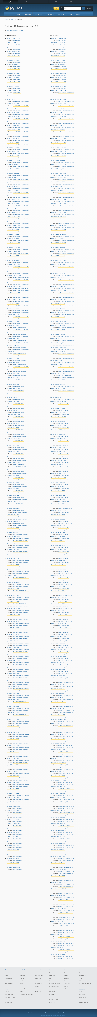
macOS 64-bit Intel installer (19, 327)
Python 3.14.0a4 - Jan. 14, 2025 (58, 142)
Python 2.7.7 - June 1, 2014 (13, 647)
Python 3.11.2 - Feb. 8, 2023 (13, 229)
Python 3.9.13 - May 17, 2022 (13, 264)
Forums (51, 981)
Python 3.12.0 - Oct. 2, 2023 (13, 199)
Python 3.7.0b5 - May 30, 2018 (58, 643)
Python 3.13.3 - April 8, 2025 (13, 125)
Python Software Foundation (46, 1014)
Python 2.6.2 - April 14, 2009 (13, 828)
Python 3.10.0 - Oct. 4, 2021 (13, 321)
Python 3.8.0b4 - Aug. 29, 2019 (58, 536)
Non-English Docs (38, 983)
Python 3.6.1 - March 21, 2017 (13, 554)
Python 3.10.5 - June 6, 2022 (13, 260)
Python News (82, 972)
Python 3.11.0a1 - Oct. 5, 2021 (58, 334)
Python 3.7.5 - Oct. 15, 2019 (13, 445)
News (71, 14)
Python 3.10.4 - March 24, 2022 (14, 271)
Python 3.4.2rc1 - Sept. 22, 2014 (58, 915)
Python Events (8, 992)
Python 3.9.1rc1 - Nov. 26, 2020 (58, 401)
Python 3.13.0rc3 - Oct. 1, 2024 (58, 160)
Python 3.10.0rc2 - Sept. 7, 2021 (58, 338)
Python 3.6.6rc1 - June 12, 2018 (58, 630)
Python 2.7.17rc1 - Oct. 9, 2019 (58, 519)
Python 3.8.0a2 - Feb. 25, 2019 (58, 575)
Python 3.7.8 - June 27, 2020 (13, 406)
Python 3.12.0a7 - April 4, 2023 (58, 247)
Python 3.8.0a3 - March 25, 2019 (58, 564)
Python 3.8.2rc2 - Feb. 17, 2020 (58, 486)
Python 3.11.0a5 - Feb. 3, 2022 (58, 316)
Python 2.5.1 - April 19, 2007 (13, 858)
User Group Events (9, 994)
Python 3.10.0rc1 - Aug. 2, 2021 (58, 343)
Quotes (6, 975)
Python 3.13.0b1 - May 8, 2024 (58, 186)
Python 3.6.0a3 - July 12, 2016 (58, 771)
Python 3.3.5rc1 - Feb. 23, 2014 (58, 947)
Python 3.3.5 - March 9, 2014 (13, 667)
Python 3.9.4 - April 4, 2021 (13, 351)
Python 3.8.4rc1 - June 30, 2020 (58, 438)
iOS (20, 986)
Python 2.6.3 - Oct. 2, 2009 (13, 815)
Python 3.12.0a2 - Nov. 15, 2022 (58, 269)
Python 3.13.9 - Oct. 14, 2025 (13, 95)
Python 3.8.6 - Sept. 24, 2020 (13, 388)
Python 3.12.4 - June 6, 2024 (13, 169)
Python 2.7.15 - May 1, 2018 (13, 514)
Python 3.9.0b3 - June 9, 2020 (58, 447)
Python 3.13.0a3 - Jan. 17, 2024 (58, 203)
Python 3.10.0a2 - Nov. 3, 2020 (58, 408)
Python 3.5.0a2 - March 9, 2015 (58, 889)
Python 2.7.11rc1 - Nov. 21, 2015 (58, 810)
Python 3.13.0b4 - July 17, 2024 (58, 173)
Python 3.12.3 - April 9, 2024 (13, 173)
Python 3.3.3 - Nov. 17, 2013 (13, 680)
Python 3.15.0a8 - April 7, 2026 (58, 64)
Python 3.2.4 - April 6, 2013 (13, 725)
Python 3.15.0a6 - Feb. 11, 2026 (58, 73)
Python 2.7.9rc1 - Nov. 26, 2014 (58, 908)
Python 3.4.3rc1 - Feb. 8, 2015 (58, 902)
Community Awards (53, 999)
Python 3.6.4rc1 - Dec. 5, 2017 (58, 684)
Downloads (27, 14)
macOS (21, 981)
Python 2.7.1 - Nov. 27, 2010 (13, 782)
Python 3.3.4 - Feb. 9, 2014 (13, 673)
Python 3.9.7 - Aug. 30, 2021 (13, 325)
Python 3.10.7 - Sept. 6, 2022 (13, 251)
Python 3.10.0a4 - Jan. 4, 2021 (58, 388)
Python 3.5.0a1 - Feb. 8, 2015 (58, 895)
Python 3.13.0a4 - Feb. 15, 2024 (58, 199)
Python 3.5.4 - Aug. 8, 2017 (13, 543)
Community (86, 2)
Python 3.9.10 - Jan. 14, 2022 (13, 293)
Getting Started (8, 978)
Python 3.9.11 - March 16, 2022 (14, 286)
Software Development (69, 989)
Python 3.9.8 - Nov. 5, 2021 (13, 314)
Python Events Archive (10, 997)
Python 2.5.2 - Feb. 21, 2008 (13, 854)
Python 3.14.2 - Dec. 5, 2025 (13, 77)
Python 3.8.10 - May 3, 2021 (13, 345)
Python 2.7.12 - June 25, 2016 (13, 582)
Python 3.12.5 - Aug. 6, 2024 (13, 164)
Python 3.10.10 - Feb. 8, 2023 (13, 225)
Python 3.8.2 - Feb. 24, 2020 (13, 423)
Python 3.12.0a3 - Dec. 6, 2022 (58, 264)
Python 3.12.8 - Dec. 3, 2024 (13, 142)
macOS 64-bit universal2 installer (21, 97)
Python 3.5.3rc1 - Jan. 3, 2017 (58, 728)
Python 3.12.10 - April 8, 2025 (13, 129)
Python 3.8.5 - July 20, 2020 (13, 397)
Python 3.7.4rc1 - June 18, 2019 (58, 549)
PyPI (56, 2)
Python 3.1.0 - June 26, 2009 (13, 823)
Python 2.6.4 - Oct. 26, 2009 (13, 810)
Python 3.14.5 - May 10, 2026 (13, 55)
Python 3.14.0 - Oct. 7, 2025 (13, 99)
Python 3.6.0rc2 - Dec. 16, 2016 (58, 734)
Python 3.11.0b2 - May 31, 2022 (58, 299)
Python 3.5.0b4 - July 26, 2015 (58, 843)
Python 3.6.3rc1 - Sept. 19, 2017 (58, 697)
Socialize (89, 8)
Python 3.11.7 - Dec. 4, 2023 (13, 195)
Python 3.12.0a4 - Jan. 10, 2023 (58, 260)
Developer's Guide (83, 992)
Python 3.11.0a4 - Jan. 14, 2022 (58, 321)
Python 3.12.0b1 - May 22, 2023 (58, 242)
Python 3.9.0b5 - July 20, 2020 (58, 430)
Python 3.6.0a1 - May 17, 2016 (58, 793)
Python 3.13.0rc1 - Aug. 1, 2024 (58, 169)
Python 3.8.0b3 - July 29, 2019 (58, 540)
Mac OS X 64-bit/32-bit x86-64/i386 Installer (23, 691)
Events (78, 14)
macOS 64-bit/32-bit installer (20, 436)
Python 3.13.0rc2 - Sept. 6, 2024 (58, 164)
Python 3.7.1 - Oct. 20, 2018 (13, 488)
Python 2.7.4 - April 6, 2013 (13, 719)
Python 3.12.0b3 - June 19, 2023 (58, 234)
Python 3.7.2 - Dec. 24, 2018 (13, 475)
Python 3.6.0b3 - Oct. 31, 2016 (58, 754)
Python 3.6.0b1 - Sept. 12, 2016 (58, 762)
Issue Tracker (82, 994)
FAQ (35, 981)
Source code (22, 975)
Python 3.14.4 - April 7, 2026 (13, 64)
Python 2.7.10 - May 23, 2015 (13, 614)
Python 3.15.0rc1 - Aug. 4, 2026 (58, 38)
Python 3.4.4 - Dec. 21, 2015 (13, 588)
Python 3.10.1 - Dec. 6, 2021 (13, 303)
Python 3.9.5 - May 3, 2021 (13, 338)
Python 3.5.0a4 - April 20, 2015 (58, 875)
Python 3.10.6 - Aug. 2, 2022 (13, 256)
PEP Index (36, 986)
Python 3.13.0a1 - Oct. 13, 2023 (58, 212)
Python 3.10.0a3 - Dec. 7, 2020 (58, 397)
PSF (26, 2)
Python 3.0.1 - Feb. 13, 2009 (13, 832)
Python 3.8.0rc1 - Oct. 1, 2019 (58, 532)
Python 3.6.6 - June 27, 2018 (13, 508)
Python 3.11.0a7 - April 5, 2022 (58, 308)
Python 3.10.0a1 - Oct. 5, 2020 (58, 412)
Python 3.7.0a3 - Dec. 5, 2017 (58, 680)
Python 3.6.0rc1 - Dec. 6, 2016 (58, 738)
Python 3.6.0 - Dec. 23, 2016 (13, 564)
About (19, 14)
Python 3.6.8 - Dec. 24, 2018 (13, 482)
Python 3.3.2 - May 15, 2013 (13, 693)
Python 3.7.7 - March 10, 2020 (13, 419)
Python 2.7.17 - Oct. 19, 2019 (13, 438)
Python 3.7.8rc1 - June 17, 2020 (58, 443)
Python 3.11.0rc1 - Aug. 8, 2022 (58, 282)
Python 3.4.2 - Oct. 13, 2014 (13, 634)
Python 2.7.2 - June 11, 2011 (13, 765)
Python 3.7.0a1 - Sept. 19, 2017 (58, 693)
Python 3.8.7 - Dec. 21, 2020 (13, 373)
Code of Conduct (53, 997)
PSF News (81, 978)
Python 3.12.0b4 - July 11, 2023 (58, 229)
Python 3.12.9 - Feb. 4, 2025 (13, 138)
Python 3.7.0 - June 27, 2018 (13, 501)
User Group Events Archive (11, 1000)
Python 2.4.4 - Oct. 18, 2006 (13, 862)
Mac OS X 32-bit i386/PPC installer (21, 538)
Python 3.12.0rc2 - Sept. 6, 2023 (58, 221)
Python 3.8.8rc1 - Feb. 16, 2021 (58, 380)
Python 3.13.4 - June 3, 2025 (13, 121)
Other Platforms (23, 989)
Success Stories (61, 14)
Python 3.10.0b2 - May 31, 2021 (58, 356)
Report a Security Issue (84, 1002)
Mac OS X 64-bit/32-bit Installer (20, 678)
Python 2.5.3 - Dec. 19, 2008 (13, 841)
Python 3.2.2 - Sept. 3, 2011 (13, 752)
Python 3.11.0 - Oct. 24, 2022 (13, 242)
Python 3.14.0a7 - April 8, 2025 (58, 129)
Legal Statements (56, 1014)
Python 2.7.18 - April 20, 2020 (13, 414)
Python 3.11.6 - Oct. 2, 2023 (13, 203)
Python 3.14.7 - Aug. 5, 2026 (13, 42)
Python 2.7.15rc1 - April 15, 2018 (58, 649)
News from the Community (85, 983)
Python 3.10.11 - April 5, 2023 (13, 216)
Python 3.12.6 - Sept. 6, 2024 (13, 160)
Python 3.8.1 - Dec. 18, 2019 (13, 427)
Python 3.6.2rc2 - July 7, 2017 (58, 715)
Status (67, 1012)
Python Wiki (52, 994)
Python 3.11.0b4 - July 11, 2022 (58, 290)
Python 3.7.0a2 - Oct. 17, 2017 (58, 688)
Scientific (66, 986)
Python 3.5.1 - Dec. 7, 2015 (13, 595)
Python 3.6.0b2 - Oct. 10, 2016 (58, 758)
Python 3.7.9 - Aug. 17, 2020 (13, 393)
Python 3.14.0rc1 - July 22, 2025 (58, 108)
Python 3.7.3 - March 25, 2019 (13, 462)
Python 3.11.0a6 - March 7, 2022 (58, 312)
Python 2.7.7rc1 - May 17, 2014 (58, 921)
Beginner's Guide (38, 978)
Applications (7, 972)
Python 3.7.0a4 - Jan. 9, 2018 (58, 675)
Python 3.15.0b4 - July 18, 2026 (58, 42)
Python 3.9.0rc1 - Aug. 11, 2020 (58, 425)
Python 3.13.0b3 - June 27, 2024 (58, 177)
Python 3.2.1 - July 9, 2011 (13, 758)
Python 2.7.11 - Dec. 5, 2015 (13, 601)
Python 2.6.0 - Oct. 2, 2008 (13, 849)
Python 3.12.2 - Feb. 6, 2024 (13, 186)
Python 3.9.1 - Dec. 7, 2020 (13, 377)
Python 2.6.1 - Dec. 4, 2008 (13, 845)
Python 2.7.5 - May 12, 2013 (13, 706)
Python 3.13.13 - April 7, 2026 (13, 60)
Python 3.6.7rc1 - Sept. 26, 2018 (58, 623)
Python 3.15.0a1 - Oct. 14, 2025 (58, 95)
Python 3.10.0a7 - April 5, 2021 (58, 364)
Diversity (51, 972)
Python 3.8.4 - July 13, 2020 (13, 401)
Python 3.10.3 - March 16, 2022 (14, 282)
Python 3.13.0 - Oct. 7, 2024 (13, 151)
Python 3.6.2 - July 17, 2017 (13, 549)
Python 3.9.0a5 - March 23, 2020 (58, 473)
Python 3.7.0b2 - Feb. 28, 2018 (58, 662)
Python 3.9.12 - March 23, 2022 (14, 275)
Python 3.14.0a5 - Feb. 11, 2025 (58, 138)
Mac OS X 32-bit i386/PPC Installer (21, 675)
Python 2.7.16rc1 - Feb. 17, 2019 (58, 580)
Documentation (38, 14)
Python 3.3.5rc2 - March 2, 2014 (58, 941)
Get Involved (52, 1002)
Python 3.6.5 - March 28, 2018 (13, 521)
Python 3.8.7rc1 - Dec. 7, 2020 (58, 393)
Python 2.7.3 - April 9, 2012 (13, 745)
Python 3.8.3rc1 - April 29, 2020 (58, 460)
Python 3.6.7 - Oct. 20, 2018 (13, 495)
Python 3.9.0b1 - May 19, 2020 (58, 456)
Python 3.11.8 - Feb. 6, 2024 (13, 182)
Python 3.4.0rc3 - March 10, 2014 (58, 934)
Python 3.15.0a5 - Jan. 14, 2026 (58, 77)
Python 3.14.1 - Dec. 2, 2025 (13, 86)
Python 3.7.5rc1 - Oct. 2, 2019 (58, 525)
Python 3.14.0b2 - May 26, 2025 (58, 121)
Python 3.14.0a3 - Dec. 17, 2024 (58, 147)
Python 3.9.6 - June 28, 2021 (13, 332)
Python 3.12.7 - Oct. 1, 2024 (13, 156)
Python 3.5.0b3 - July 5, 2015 (58, 849)
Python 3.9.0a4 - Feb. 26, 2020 (58, 482)
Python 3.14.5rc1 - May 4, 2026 (58, 60)
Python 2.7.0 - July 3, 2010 (13, 797)
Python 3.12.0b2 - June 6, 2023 (58, 238)
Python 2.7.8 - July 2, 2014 (13, 641)
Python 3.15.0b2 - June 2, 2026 (58, 51)
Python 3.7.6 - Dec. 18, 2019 (13, 432)
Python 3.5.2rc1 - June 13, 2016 (58, 786)
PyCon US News (82, 981)
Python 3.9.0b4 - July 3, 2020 (58, 434)
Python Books (37, 989)
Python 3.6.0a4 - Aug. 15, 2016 (58, 767)
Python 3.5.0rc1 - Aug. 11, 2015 (58, 836)
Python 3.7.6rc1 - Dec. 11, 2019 (58, 504)
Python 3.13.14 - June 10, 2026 (14, 47)
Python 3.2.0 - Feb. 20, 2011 (13, 775)
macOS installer (17, 40)
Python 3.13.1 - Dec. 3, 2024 (13, 147)
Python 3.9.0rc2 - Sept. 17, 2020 (58, 417)
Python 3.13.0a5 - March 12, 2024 (59, 195)
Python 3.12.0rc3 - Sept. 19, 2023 (58, 216)
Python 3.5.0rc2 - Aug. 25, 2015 (58, 830)
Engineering (66, 981)
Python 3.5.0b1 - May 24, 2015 (58, 862)
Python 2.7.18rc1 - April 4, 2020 (58, 469)
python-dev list (82, 997)
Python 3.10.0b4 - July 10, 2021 (58, 347)
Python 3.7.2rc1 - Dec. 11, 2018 (58, 591)
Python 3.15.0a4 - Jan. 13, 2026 (58, 82)
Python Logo (52, 991)
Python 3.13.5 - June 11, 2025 (13, 116)
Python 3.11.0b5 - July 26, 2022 (58, 286)
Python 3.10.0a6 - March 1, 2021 (58, 369)
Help (6, 981)
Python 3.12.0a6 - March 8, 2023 (58, 251)
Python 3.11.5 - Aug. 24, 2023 (13, 208)
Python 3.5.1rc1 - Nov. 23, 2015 (58, 804)
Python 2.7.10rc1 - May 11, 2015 (58, 869)
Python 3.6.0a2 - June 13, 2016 (58, 775)
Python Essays (37, 991)
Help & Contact (33, 1012)
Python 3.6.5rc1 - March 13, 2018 (58, 656)
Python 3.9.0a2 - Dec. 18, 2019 (58, 499)
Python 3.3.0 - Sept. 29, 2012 (13, 732)
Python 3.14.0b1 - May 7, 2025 (58, 125)
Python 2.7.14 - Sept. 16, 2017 (13, 536)
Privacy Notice (62, 1014)
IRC (50, 978)
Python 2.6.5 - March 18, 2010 (13, 806)
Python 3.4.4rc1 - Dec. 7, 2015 (58, 797)
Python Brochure (9, 983)
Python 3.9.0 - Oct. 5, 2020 (13, 384)
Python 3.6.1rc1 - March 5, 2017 (58, 723)
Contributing (82, 989)
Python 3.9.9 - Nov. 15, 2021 (13, 308)
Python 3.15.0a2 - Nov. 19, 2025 (58, 90)
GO (83, 8)
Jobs (71, 2)
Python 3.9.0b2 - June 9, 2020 (58, 451)
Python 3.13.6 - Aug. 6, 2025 (13, 112)
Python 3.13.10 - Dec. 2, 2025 (13, 90)
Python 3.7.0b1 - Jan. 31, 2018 (58, 669)
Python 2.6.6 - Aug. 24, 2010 (13, 793)
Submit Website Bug (58, 1012)
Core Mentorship (83, 1000)
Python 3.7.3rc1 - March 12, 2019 (58, 569)
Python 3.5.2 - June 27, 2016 (13, 575)
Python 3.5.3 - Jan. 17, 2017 (13, 558)
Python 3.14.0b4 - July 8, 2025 (58, 112)
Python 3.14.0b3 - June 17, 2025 (58, 116)
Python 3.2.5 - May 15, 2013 (13, 699)
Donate (56, 8)
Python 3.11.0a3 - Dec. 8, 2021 (58, 325)
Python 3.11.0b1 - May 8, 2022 (58, 303)
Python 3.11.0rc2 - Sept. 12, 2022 (58, 277)
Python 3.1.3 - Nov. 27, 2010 (13, 789)
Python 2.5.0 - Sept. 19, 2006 (13, 867)
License (21, 991)
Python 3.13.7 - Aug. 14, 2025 (13, 108)
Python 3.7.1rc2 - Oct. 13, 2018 (58, 604)
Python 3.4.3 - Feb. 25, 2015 (13, 621)
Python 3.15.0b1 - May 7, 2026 (58, 55)
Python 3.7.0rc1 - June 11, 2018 (58, 636)
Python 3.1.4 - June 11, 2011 (13, 771)
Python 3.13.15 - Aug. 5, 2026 (13, 38)
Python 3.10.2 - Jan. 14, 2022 (13, 299)
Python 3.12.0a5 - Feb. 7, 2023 (58, 256)
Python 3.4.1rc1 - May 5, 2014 (58, 928)
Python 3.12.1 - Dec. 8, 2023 (13, 190)
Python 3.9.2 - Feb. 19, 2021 (13, 362)
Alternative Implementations (26, 994)
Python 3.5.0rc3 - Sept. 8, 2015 (58, 823)
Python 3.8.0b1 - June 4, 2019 (58, 556)
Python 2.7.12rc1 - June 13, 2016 (58, 780)
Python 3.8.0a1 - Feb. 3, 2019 (58, 586)
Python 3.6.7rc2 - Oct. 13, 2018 (58, 610)
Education (66, 978)
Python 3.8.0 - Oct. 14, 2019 (13, 451)
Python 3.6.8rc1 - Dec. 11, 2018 (58, 597)
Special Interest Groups (54, 989)
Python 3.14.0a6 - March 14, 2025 (59, 134)
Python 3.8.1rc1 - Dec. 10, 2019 (58, 510)
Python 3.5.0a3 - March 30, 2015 (58, 882)
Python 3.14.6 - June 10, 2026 (13, 51)
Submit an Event (8, 1002)
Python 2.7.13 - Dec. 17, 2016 (13, 569)
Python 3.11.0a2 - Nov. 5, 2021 (58, 330)
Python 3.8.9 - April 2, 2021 (13, 358)
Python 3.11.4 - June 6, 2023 (13, 212)
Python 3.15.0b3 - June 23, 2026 (58, 47)
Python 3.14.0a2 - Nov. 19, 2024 (58, 151)
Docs (41, 2)
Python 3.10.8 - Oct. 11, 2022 (13, 247)
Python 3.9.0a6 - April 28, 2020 (58, 464)
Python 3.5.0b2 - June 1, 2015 (58, 856)
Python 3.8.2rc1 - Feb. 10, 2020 (58, 491)
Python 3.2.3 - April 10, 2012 (13, 738)
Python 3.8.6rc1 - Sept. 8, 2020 (58, 421)
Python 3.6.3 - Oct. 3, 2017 (13, 532)
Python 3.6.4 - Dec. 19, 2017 (13, 527)
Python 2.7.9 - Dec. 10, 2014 (13, 628)
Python (10, 2)
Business (66, 975)
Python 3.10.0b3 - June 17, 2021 (58, 351)
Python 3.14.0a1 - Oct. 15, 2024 (58, 156)
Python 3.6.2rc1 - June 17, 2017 (58, 719)
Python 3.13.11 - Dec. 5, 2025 (13, 82)
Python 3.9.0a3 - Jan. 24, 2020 (58, 495)
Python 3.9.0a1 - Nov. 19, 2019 (58, 514)
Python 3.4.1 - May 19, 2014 (13, 654)
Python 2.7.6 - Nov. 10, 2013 (13, 686)
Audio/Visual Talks (38, 975)
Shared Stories (52, 1005)
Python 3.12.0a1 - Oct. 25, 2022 (58, 273)
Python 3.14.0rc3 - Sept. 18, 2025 (58, 99)
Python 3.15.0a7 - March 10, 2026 (59, 68)
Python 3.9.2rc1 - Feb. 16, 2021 (58, 373)
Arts (65, 972)
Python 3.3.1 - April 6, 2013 (13, 712)
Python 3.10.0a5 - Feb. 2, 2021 (58, 384)
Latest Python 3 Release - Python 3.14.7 (16, 30)
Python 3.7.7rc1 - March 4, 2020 (58, 477)
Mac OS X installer (17, 804)
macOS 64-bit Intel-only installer (21, 266)
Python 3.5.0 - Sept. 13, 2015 (13, 608)
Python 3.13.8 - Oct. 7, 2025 (13, 103)
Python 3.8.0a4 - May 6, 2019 (58, 560)
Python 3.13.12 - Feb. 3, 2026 (13, 68)
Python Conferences (54, 986)
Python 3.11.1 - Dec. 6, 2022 (13, 234)
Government (67, 983)
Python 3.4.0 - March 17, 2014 (13, 660)
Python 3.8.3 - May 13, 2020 (13, 410)
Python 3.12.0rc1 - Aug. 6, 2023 (58, 225)
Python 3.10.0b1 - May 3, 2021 (58, 360)
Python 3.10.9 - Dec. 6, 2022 (13, 238)
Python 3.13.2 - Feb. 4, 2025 (13, 134)
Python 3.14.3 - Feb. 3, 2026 (13, 73)
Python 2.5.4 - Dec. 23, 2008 (13, 836)
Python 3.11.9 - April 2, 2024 (13, 177)
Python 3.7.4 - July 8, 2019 (13, 456)
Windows (22, 978)
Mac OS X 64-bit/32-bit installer (20, 530)
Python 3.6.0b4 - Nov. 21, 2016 (58, 749)
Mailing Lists (52, 975)
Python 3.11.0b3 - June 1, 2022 (58, 295)
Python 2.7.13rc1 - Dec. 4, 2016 (58, 743)
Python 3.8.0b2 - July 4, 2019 (58, 545)
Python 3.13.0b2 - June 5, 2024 (58, 182)
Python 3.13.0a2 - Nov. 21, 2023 (58, 208)
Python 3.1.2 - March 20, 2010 (13, 802)
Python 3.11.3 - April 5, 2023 (13, 221)
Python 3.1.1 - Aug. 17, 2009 (13, 819)
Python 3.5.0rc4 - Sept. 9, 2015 (58, 817)
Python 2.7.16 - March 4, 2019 (13, 469)
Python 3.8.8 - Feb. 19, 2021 (13, 369)
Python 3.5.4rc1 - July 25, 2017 (58, 708)
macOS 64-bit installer (18, 386)
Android (21, 983)
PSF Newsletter (82, 975)
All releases (22, 972)
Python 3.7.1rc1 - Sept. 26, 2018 (58, 617)
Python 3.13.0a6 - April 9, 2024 (58, 190)
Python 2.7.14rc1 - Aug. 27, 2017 (58, 701)
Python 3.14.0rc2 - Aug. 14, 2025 (58, 103)
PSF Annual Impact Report (55, 983)
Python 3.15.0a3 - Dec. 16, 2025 (58, 86)
